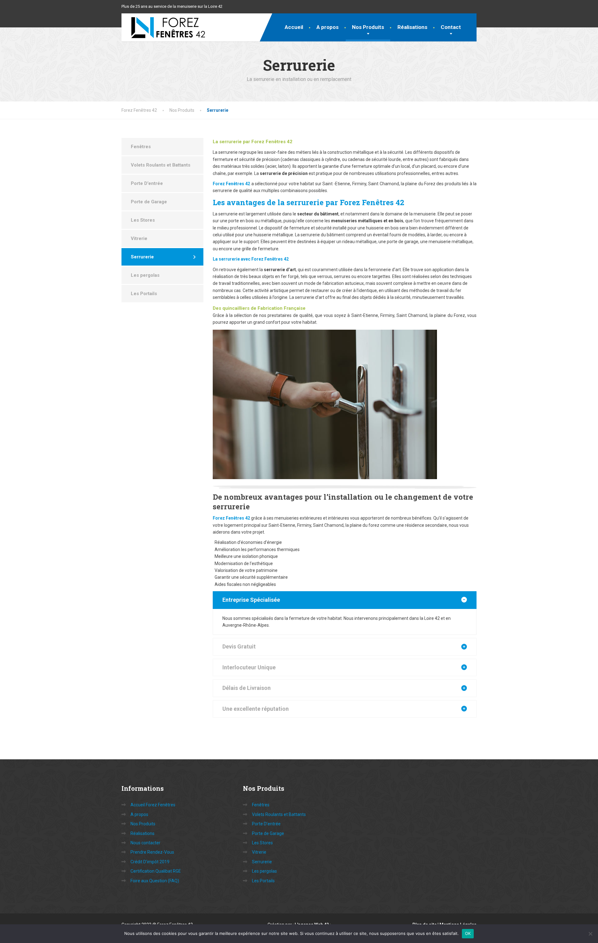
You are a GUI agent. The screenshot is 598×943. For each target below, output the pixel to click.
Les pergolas (145, 275)
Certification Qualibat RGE (156, 871)
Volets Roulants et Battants (160, 165)
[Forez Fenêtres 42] (163, 27)
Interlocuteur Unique (249, 667)
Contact (451, 27)
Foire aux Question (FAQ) (155, 880)
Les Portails (144, 293)
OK (468, 933)
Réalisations (412, 27)
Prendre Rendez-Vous (152, 852)
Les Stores (143, 220)
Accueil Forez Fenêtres (153, 804)
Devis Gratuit (239, 646)
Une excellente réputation (255, 708)
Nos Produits (368, 27)
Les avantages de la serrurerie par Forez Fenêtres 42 (308, 202)
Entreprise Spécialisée (251, 599)
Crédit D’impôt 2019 (150, 861)
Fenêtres (141, 146)
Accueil (294, 27)
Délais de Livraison (246, 688)
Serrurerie (142, 257)
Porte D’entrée (147, 183)
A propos (327, 27)
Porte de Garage (149, 202)
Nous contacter (145, 842)
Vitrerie (139, 238)
